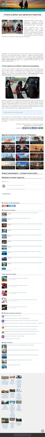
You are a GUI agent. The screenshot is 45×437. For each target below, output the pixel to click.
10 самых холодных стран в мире (15, 315)
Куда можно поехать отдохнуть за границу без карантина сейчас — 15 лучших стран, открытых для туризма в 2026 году (12, 410)
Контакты (29, 434)
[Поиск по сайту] (42, 10)
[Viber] (40, 128)
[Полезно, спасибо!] (28, 125)
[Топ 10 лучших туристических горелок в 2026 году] (4, 286)
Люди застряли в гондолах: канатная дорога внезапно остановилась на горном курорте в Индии (24, 262)
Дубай (36, 29)
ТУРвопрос (10, 4)
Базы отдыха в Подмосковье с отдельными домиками (5, 426)
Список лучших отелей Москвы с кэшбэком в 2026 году (18, 407)
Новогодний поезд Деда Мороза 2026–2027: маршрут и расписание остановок (23, 320)
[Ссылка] (21, 189)
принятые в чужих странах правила (14, 118)
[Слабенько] (25, 125)
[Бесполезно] (24, 125)
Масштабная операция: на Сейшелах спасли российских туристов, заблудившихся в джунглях (24, 229)
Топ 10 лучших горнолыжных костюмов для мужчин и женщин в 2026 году (22, 299)
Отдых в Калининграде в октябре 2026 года (16, 336)
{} (22, 189)
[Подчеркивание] (11, 189)
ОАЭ (11, 17)
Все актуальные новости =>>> (7, 270)
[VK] (23, 128)
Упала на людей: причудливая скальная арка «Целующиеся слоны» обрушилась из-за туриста (24, 251)
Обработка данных (24, 434)
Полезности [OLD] (16, 17)
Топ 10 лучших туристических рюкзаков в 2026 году (18, 278)
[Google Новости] (10, 206)
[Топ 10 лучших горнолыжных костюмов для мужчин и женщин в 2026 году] (4, 300)
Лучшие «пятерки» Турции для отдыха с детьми (5, 407)
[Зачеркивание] (13, 189)
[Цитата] (17, 189)
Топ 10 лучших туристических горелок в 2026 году (18, 285)
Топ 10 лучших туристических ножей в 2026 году (17, 306)
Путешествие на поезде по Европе (19, 424)
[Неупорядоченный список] (16, 189)
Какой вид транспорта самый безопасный (12, 395)
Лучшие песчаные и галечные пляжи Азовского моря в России (5, 396)
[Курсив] (9, 189)
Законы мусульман (6, 69)
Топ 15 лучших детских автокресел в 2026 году (17, 292)
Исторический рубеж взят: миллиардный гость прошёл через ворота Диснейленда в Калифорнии (25, 223)
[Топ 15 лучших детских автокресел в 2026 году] (4, 293)
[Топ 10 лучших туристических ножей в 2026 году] (4, 307)
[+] (24, 189)
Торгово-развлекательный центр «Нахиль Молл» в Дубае (5, 382)
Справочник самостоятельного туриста (13, 6)
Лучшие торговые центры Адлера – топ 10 (12, 382)
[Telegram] (12, 206)
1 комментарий (14, 308)
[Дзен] (7, 206)
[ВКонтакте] (14, 206)
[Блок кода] (19, 189)
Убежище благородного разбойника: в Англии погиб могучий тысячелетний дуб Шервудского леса (25, 257)
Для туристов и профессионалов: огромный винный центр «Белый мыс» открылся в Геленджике (24, 246)
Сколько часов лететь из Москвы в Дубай (13, 112)
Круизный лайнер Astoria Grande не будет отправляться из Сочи (19, 218)
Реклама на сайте (17, 434)
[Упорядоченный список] (14, 189)
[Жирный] (8, 189)
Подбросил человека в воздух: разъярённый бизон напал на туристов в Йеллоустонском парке (24, 240)
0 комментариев (14, 279)
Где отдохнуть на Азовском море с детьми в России (12, 424)
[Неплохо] (27, 125)
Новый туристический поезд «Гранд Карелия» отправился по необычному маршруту (22, 212)
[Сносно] (26, 125)
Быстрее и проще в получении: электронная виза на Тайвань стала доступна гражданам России (24, 234)
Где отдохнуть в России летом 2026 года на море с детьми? (19, 396)
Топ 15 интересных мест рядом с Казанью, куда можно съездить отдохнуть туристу (19, 383)
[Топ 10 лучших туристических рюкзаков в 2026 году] (4, 278)
